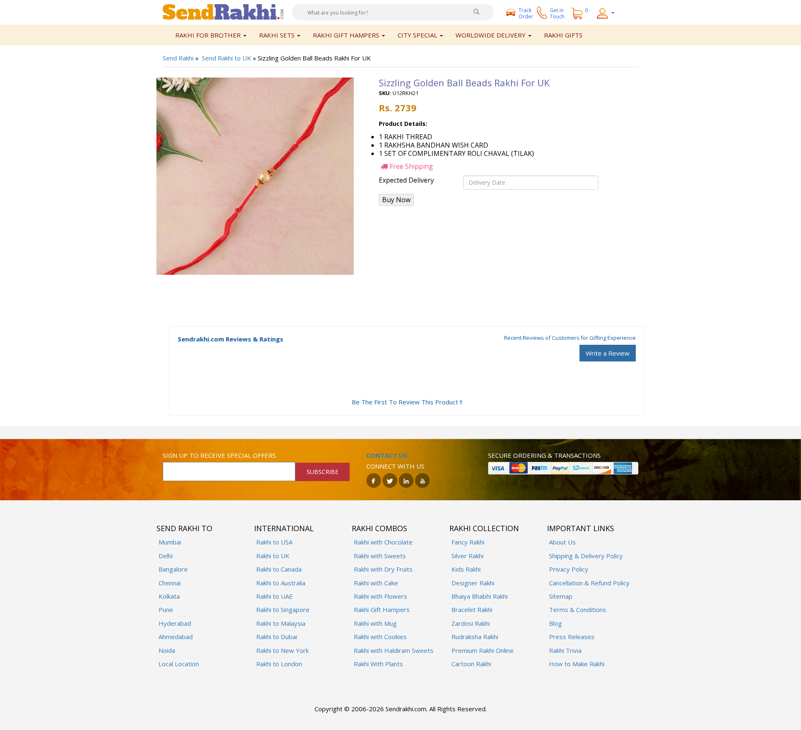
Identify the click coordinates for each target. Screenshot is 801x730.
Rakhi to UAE (274, 596)
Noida (167, 650)
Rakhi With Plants (378, 664)
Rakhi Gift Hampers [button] (347, 35)
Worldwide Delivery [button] (491, 35)
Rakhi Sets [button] (277, 35)
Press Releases (571, 636)
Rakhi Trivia (565, 650)
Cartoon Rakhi (471, 664)
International (284, 528)
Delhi (166, 556)
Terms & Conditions (577, 609)
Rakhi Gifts (563, 35)
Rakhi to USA (274, 542)
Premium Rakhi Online (482, 650)
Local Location (179, 664)
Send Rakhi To (184, 528)
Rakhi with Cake (376, 583)
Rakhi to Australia (280, 583)
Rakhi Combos (379, 528)
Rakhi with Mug (375, 623)
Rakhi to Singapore (283, 609)
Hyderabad (175, 623)
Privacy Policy (568, 569)
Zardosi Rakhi (470, 623)
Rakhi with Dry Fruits (383, 569)
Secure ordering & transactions (544, 455)
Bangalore (173, 569)
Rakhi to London (279, 664)
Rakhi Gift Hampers (382, 609)
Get (557, 13)
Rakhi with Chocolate (383, 542)
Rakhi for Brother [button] (208, 35)
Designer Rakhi (472, 583)
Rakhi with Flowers (380, 596)
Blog (555, 623)
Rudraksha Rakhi (474, 636)
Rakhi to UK (273, 556)
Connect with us (395, 466)
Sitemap (560, 596)
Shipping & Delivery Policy (586, 556)
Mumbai (170, 542)
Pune (166, 609)
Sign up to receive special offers (219, 455)
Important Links (580, 528)
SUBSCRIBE (322, 472)
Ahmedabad (176, 636)
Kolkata (169, 596)
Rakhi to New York (282, 650)
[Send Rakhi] (223, 11)
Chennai (170, 583)
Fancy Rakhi (467, 542)
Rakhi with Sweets (380, 556)
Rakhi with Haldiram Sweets (393, 650)
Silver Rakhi (467, 556)
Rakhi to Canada (279, 569)
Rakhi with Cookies (380, 636)
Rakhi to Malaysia (280, 623)
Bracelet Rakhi (471, 609)
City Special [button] (418, 35)
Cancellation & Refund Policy (589, 583)
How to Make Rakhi (577, 664)
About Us (562, 542)
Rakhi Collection (484, 528)
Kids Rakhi (466, 569)
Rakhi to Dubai (276, 636)
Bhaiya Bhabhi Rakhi (479, 596)
